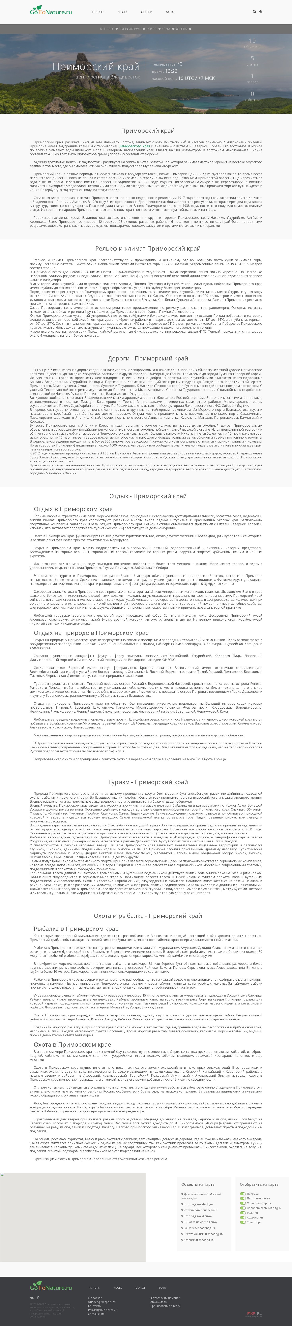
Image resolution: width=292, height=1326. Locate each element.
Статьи (146, 12)
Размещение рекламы (103, 1310)
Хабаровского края (135, 146)
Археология (255, 1217)
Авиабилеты (158, 1302)
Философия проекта (102, 1302)
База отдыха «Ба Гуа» (198, 1204)
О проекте (95, 1298)
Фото (170, 12)
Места (122, 12)
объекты (181, 29)
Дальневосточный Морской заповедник (201, 1196)
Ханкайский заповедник (199, 1228)
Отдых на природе (259, 1203)
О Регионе (107, 29)
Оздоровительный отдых (264, 1208)
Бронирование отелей (165, 1306)
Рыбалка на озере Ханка (200, 1222)
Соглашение (96, 1314)
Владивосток (125, 76)
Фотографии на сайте (165, 1298)
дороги (152, 29)
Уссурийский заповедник (200, 1210)
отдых (166, 29)
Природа (253, 1193)
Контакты (94, 1306)
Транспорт (254, 1222)
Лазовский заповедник (198, 1240)
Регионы (97, 12)
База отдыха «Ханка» (197, 1216)
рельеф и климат (130, 29)
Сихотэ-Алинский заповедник (203, 1234)
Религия (252, 1213)
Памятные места (258, 1198)
